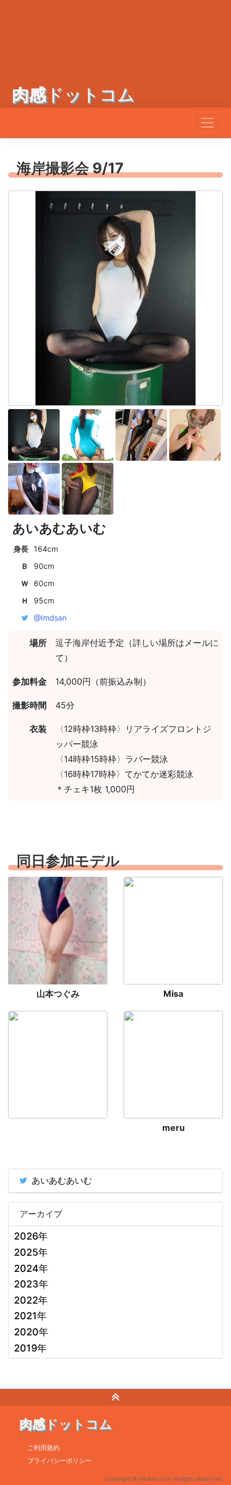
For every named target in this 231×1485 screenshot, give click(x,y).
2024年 (31, 1268)
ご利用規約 (43, 1448)
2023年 (31, 1284)
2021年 (30, 1315)
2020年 (31, 1332)
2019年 (30, 1348)
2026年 (31, 1236)
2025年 (31, 1252)
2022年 (31, 1300)
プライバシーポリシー (59, 1460)
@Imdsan (50, 617)
